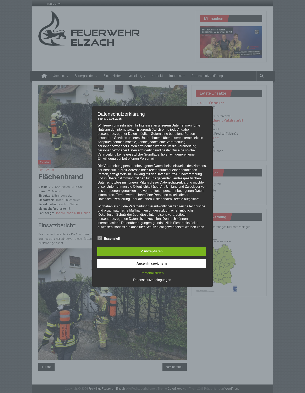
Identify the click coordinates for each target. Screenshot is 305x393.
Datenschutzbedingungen (152, 280)
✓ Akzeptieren (151, 251)
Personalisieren (152, 273)
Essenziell (112, 238)
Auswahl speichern (152, 263)
